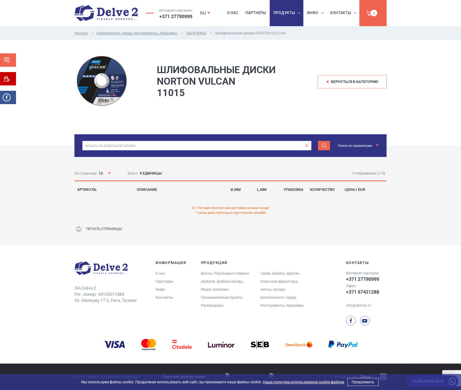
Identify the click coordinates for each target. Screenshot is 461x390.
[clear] (306, 145)
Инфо (312, 13)
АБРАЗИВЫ (196, 33)
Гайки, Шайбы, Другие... (281, 273)
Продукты (284, 13)
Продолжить (363, 381)
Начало (81, 33)
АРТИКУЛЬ (87, 189)
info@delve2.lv (358, 305)
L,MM (262, 189)
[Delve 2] (106, 13)
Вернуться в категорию (354, 81)
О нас (232, 13)
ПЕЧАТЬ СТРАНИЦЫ (104, 228)
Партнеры (255, 13)
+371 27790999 (175, 16)
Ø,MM (235, 189)
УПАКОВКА (293, 189)
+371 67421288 (362, 292)
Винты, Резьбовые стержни (225, 273)
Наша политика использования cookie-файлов (303, 381)
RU (203, 13)
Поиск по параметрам (355, 145)
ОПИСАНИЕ (147, 189)
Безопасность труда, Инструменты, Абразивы (137, 33)
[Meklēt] (324, 145)
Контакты (340, 13)
